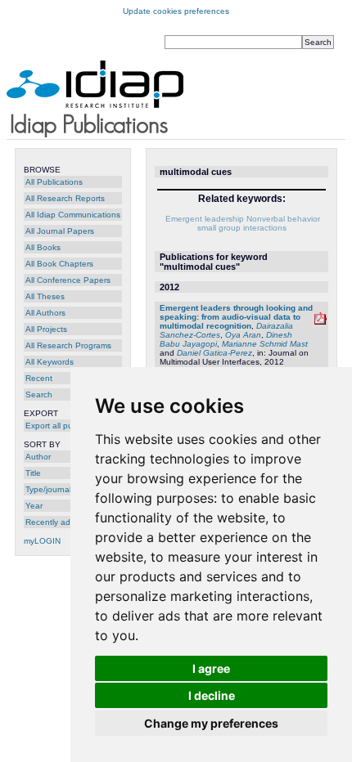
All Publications (54, 181)
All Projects (46, 329)
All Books (43, 247)
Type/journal (48, 489)
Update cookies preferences (176, 11)
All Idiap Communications (72, 214)
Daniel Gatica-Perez (214, 352)
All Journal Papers (59, 230)
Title (33, 472)
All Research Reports (65, 198)
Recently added (55, 522)
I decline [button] (211, 695)
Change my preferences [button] (211, 723)
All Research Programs (68, 345)
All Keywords (49, 361)
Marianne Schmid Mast (265, 343)
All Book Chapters (59, 263)
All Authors (45, 312)
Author (38, 456)
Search (38, 394)
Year (34, 505)
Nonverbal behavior (283, 218)
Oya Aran (243, 334)
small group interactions (242, 227)
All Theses (45, 296)
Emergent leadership (204, 218)
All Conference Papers (68, 280)
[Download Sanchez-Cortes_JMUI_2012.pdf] (320, 321)
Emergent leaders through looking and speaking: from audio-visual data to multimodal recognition (236, 316)
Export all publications (66, 425)
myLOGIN (42, 540)
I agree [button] (211, 668)
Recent (38, 378)
